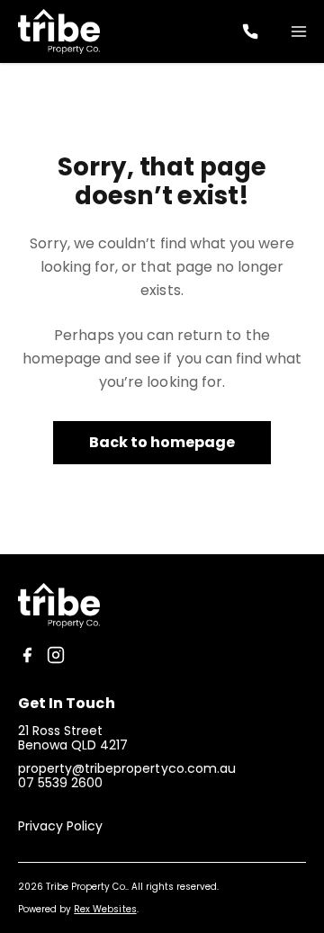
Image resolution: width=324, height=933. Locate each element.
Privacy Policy (60, 826)
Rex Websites (105, 909)
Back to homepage (162, 442)
